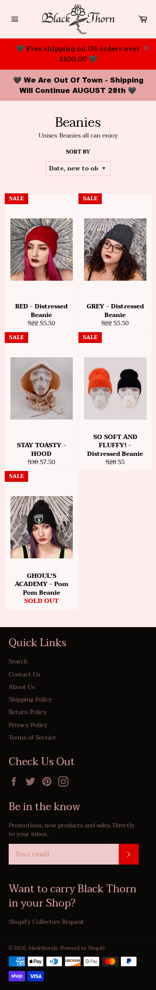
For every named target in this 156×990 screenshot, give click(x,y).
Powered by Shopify (82, 948)
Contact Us (24, 674)
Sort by (78, 152)
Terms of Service (32, 738)
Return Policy (28, 712)
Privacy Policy (28, 725)
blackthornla (43, 948)
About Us (22, 687)
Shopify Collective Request (46, 922)
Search (18, 661)
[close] (146, 48)
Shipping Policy (30, 700)
